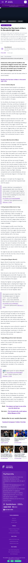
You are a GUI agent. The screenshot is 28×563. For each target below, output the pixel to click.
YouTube (23, 422)
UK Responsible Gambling (14, 532)
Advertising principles (13, 6)
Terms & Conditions (14, 530)
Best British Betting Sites (14, 549)
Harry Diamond (8, 47)
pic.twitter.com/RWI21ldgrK (14, 372)
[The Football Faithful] (9, 2)
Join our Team (14, 522)
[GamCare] (14, 507)
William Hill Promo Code (14, 539)
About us (14, 518)
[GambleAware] (11, 504)
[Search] (25, 2)
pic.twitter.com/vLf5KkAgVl (10, 303)
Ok (8, 561)
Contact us (14, 520)
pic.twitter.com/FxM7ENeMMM (11, 198)
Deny (12, 561)
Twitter (18, 422)
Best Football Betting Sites (14, 551)
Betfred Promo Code (14, 543)
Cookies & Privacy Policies (14, 528)
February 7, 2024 (7, 202)
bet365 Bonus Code (14, 541)
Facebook (5, 422)
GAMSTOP (17, 490)
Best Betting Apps (14, 553)
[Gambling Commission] (20, 504)
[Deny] (26, 559)
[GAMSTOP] (7, 507)
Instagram (12, 422)
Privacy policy (18, 561)
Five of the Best (6, 25)
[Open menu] (2, 2)
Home (2, 56)
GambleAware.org (16, 484)
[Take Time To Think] (8, 509)
